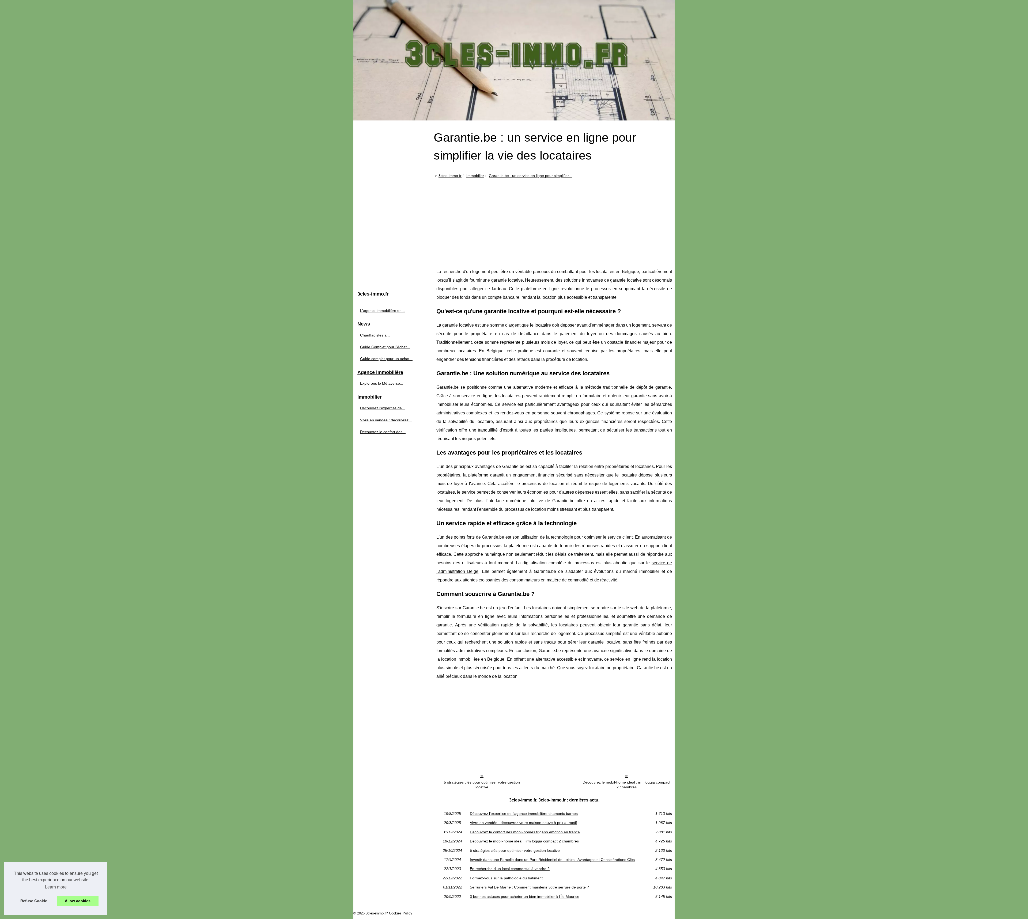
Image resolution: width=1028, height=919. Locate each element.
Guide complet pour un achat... (386, 359)
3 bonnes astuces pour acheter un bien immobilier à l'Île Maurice (524, 896)
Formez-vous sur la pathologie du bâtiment (506, 878)
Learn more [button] (56, 887)
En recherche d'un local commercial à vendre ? (510, 869)
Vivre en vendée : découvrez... (386, 420)
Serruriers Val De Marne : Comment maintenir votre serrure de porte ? (529, 887)
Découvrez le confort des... (383, 432)
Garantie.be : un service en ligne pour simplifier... (530, 175)
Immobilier (475, 175)
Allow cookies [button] (77, 901)
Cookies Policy (400, 913)
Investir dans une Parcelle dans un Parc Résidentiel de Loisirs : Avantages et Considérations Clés (552, 859)
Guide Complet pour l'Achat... (385, 347)
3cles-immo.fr (450, 175)
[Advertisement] (554, 219)
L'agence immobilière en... (382, 310)
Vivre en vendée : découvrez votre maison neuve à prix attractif (523, 823)
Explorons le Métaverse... (381, 383)
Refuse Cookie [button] (33, 901)
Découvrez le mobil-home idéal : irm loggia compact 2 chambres (626, 784)
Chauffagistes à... (375, 335)
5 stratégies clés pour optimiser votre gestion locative (482, 784)
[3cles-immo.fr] (514, 60)
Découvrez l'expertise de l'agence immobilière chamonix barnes (524, 813)
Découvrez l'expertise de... (382, 408)
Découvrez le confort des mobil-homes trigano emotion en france (525, 832)
